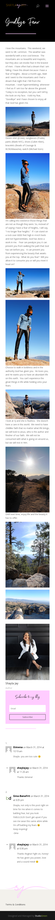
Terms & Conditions (15, 904)
